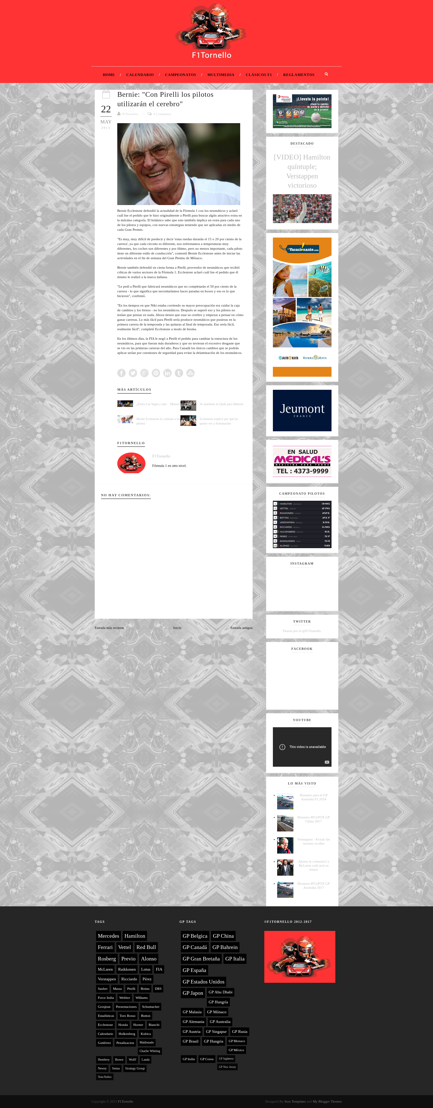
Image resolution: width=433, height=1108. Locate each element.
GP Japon (193, 993)
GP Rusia (239, 1031)
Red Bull (146, 947)
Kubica (146, 1034)
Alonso (149, 959)
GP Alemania (193, 1021)
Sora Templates (295, 1101)
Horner (138, 1025)
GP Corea (207, 1059)
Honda (123, 1025)
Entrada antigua (241, 628)
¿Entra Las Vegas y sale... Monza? (158, 404)
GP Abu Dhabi (221, 992)
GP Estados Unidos (203, 982)
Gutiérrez (104, 1043)
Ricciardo (129, 979)
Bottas (145, 988)
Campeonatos (180, 75)
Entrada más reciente (109, 628)
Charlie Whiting (150, 1051)
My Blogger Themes (327, 1101)
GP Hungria (213, 1041)
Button (145, 1016)
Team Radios (105, 1076)
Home (109, 75)
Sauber (103, 988)
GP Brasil (190, 1041)
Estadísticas (106, 1016)
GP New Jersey (227, 1067)
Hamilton (134, 936)
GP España (194, 970)
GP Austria (191, 1031)
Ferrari (105, 947)
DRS (158, 988)
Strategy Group (135, 1068)
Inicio (177, 628)
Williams (142, 998)
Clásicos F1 (259, 75)
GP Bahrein (225, 947)
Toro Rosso (128, 1016)
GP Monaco (237, 1041)
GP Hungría (218, 1002)
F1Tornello (130, 114)
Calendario (140, 75)
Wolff (132, 1059)
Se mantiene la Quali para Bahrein (221, 404)
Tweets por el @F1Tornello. (302, 631)
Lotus (145, 969)
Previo (128, 959)
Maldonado (147, 1042)
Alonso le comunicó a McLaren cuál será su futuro (313, 865)
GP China (223, 936)
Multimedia (221, 75)
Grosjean (104, 1007)
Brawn (119, 1059)
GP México (236, 1050)
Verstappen (107, 979)
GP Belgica (195, 936)
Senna (116, 1068)
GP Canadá (195, 947)
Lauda (146, 1059)
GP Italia (235, 959)
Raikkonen (127, 969)
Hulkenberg (127, 1034)
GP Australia (220, 1021)
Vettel (124, 947)
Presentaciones (126, 1007)
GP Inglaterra (226, 1058)
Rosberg (107, 959)
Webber (124, 998)
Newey (102, 1068)
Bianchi (154, 1025)
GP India (189, 1059)
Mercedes (108, 936)
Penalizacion (125, 1043)
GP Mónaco (216, 1012)
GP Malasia (192, 1012)
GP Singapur (216, 1031)
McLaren (105, 969)
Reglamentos (299, 75)
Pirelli (131, 988)
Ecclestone (105, 1025)
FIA (159, 969)
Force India (106, 998)
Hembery (104, 1059)
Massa (117, 988)
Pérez (147, 979)
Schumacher (150, 1007)
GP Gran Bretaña (201, 959)
